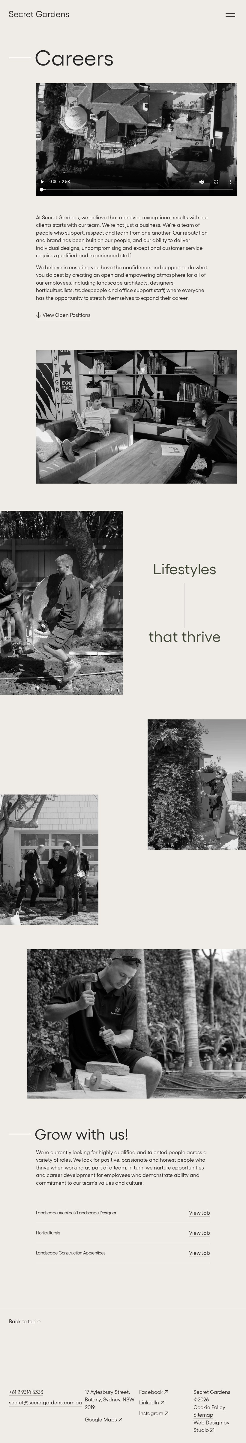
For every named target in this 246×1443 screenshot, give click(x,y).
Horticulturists (48, 1232)
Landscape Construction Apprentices (70, 1252)
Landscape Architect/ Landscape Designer (76, 1212)
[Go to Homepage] (10, 15)
